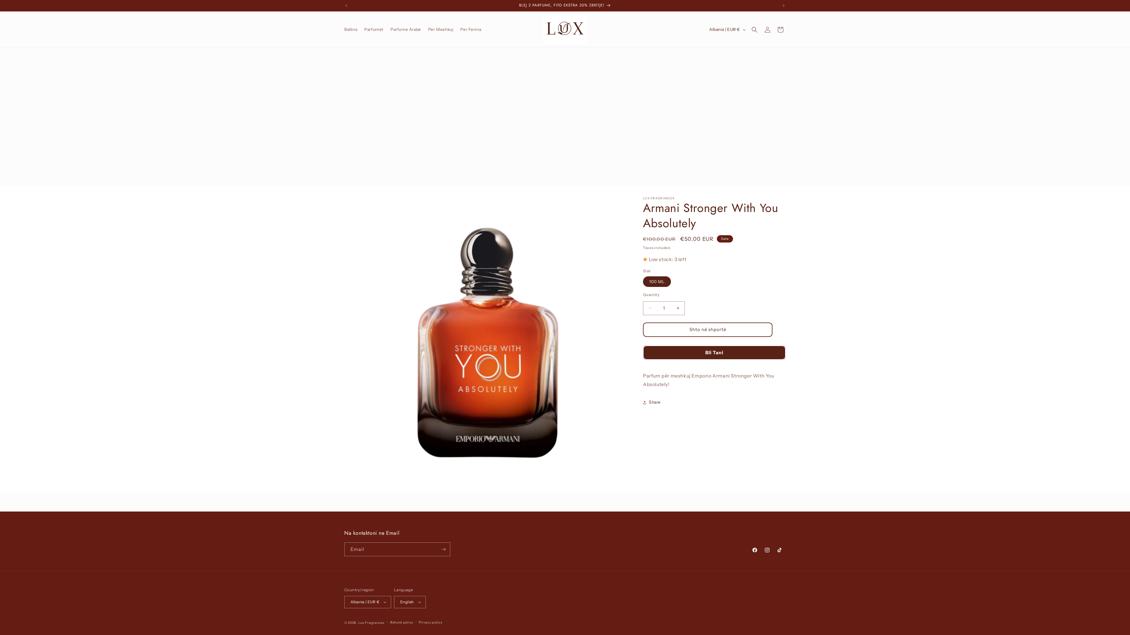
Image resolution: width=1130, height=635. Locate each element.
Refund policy (401, 622)
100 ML (657, 281)
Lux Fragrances (371, 623)
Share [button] (655, 402)
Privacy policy (431, 622)
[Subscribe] (443, 549)
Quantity (651, 294)
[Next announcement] (783, 5)
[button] (754, 29)
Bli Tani (714, 352)
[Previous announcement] (346, 5)
